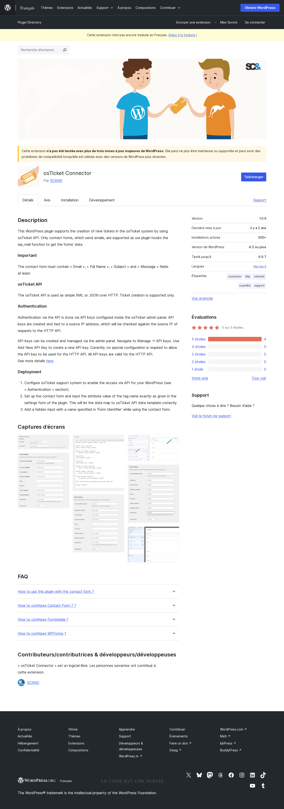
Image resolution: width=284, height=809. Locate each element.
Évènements (179, 736)
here (49, 361)
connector (235, 276)
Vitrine (73, 729)
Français (66, 781)
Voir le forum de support (211, 416)
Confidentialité (28, 750)
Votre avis (200, 378)
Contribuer (177, 729)
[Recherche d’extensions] (64, 49)
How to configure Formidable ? (43, 619)
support (259, 285)
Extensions (76, 743)
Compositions (78, 750)
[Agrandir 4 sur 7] (118, 500)
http (247, 276)
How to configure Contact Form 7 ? (47, 605)
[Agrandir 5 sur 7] (173, 440)
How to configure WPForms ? (42, 633)
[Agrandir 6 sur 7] (173, 470)
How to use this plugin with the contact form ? (56, 591)
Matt (225, 736)
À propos (24, 729)
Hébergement (28, 743)
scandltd (244, 285)
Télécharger (253, 177)
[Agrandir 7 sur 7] (173, 532)
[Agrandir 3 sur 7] (118, 440)
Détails (28, 200)
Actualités (25, 736)
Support (259, 200)
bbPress (228, 743)
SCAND (56, 180)
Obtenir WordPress (260, 8)
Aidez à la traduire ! (182, 35)
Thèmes (74, 736)
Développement (102, 200)
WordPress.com (233, 729)
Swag (175, 750)
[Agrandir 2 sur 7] (63, 459)
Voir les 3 (259, 266)
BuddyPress (231, 750)
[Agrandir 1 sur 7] (63, 440)
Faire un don (181, 743)
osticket (259, 276)
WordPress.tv (130, 756)
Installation (70, 200)
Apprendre (127, 729)
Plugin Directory (29, 22)
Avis (47, 200)
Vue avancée (202, 298)
